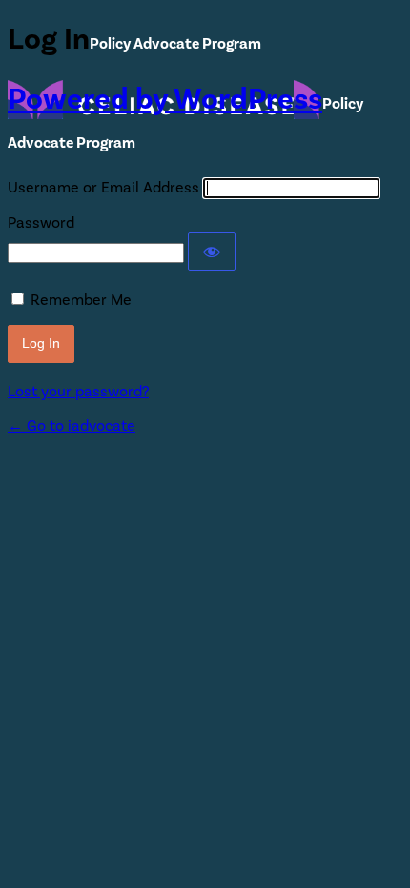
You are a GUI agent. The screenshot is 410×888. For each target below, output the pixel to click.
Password (41, 222)
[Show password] (212, 251)
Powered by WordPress (165, 99)
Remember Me (81, 300)
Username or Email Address (103, 187)
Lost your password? (78, 391)
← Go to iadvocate (71, 425)
